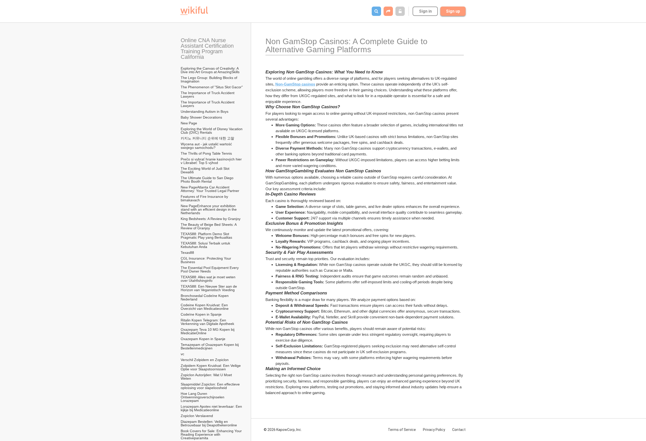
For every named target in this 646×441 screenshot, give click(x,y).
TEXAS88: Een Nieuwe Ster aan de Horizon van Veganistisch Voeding (209, 288)
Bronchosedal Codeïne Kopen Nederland (205, 297)
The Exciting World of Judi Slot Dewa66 (205, 170)
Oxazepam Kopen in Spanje (203, 339)
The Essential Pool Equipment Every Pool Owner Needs (210, 269)
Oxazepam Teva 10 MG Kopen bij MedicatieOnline (208, 331)
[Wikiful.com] (194, 11)
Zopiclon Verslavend (197, 416)
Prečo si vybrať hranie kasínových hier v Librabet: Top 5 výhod (212, 161)
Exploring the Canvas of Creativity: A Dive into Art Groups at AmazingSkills (210, 70)
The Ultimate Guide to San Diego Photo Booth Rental (207, 179)
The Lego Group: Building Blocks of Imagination (209, 79)
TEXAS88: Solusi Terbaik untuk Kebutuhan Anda (206, 245)
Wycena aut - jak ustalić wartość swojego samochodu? (207, 146)
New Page (189, 123)
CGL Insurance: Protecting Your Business (206, 260)
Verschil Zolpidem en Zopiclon (205, 360)
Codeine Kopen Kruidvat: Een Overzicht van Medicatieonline (205, 307)
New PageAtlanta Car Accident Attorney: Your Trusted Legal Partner (210, 189)
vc (182, 354)
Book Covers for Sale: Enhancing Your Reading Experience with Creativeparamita (212, 434)
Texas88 (187, 253)
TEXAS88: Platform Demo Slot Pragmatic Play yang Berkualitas (206, 235)
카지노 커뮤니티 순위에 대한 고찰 (207, 138)
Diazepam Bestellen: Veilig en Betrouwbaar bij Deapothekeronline (209, 423)
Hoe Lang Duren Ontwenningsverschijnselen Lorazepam (203, 397)
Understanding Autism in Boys (204, 111)
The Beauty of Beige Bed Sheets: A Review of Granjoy (209, 226)
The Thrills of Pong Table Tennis (206, 153)
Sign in (425, 11)
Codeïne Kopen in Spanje (201, 314)
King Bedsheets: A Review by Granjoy (210, 219)
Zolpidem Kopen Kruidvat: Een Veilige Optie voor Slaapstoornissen (211, 367)
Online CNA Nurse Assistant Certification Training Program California (208, 48)
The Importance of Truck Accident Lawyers (208, 94)
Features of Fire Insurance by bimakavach (205, 198)
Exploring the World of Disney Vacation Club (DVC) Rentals (212, 130)
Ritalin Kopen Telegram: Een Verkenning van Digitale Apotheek (207, 322)
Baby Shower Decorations (201, 117)
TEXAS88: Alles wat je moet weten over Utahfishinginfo (208, 279)
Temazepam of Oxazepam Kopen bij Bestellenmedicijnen (210, 346)
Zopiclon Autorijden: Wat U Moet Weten (207, 376)
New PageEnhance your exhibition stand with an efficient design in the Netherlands (209, 209)
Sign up (453, 11)
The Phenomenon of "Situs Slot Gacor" (212, 87)
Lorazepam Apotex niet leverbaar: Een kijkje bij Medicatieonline (212, 408)
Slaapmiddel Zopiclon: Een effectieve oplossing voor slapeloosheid (211, 386)
